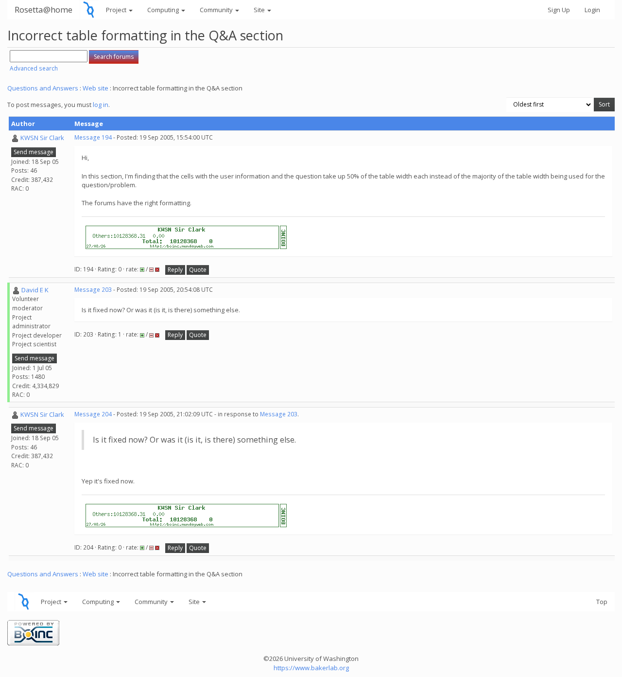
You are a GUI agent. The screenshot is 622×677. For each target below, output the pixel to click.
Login (592, 9)
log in (100, 104)
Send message (33, 152)
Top (601, 601)
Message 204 (93, 414)
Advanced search (34, 68)
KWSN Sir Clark (42, 137)
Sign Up (559, 9)
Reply (175, 270)
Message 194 (93, 137)
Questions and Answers (42, 88)
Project (117, 9)
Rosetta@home (43, 9)
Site (260, 9)
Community (217, 9)
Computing (163, 9)
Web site (95, 88)
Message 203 (93, 289)
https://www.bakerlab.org (311, 667)
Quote (198, 270)
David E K (35, 289)
